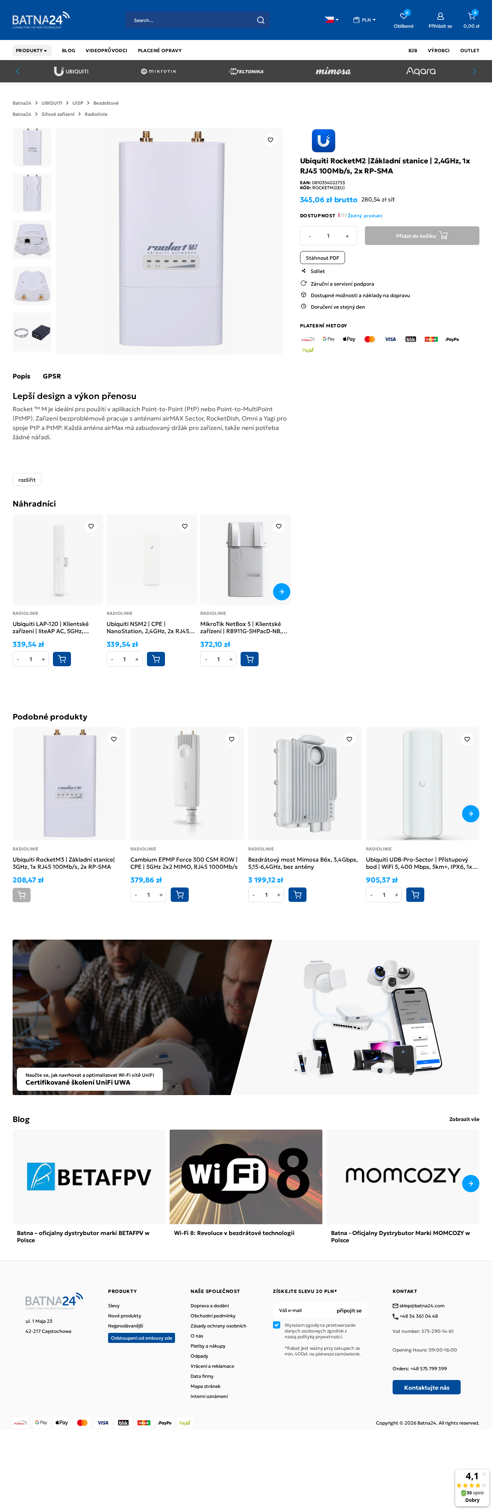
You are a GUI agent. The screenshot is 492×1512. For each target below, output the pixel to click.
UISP (77, 103)
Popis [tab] (21, 376)
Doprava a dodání (210, 1305)
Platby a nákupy (208, 1346)
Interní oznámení (209, 1396)
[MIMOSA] (333, 71)
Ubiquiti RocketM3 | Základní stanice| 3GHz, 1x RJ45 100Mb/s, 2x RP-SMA (64, 862)
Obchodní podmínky (213, 1315)
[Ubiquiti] (71, 71)
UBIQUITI (51, 103)
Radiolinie (96, 114)
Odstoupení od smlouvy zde (141, 1337)
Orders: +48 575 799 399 (420, 1368)
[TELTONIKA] (245, 71)
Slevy (114, 1305)
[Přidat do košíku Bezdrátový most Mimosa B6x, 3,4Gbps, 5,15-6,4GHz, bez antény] (298, 894)
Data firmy (202, 1376)
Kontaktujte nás (426, 1387)
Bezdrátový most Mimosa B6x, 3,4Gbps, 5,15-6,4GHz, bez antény (303, 862)
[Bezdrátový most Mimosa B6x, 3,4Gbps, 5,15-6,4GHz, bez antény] (305, 783)
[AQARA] (420, 71)
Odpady (199, 1356)
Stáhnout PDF (322, 257)
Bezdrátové (106, 103)
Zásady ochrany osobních (218, 1326)
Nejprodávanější (125, 1326)
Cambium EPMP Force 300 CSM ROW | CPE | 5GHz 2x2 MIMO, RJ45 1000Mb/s (184, 862)
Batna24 (22, 103)
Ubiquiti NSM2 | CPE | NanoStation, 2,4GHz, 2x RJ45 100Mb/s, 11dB (148, 627)
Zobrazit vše (464, 1119)
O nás (197, 1336)
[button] (332, 20)
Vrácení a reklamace (212, 1366)
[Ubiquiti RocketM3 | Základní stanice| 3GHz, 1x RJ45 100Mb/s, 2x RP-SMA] (69, 783)
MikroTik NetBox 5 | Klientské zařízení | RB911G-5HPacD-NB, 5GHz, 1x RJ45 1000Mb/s (241, 627)
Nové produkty (124, 1315)
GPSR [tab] (52, 376)
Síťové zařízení (58, 114)
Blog (21, 1118)
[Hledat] (260, 20)
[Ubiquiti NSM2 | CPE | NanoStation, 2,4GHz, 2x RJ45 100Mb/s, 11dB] (152, 559)
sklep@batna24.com (421, 1306)
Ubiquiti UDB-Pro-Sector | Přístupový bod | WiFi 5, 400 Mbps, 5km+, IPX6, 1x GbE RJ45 (419, 862)
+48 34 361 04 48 (418, 1316)
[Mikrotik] (158, 71)
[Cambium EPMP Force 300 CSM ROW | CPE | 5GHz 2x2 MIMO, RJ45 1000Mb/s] (187, 783)
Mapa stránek (205, 1386)
